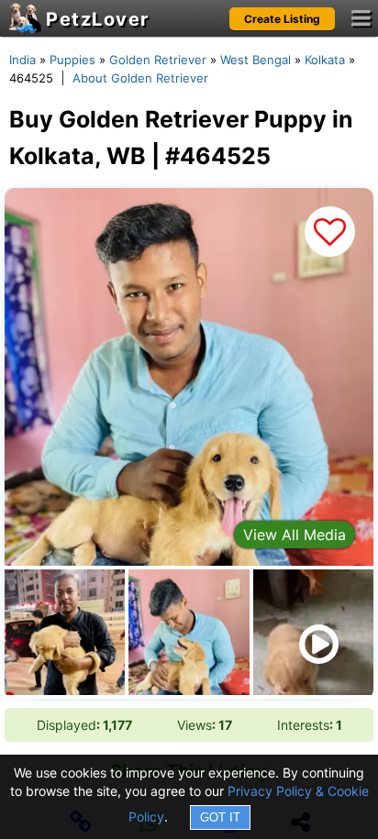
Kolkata (325, 59)
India (22, 59)
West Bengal (255, 59)
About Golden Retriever (140, 78)
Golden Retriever (157, 59)
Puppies (72, 59)
